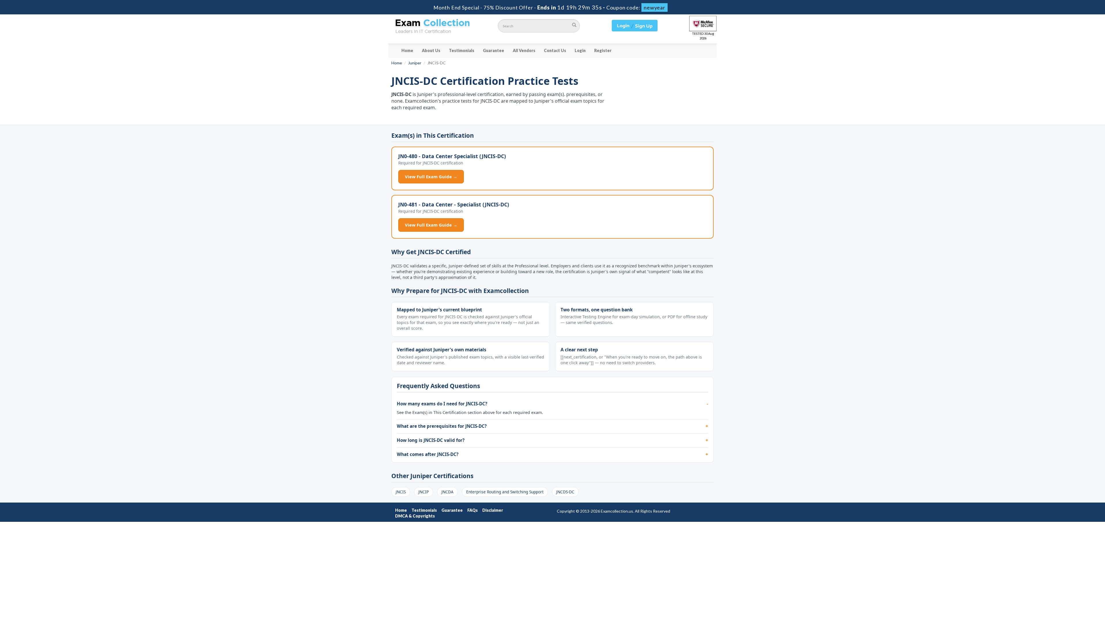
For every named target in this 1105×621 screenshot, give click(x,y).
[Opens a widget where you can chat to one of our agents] (1065, 588)
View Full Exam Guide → (431, 176)
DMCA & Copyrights (415, 515)
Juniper (414, 62)
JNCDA (447, 491)
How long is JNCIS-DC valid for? (430, 440)
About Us (431, 50)
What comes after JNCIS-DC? (427, 454)
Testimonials (461, 50)
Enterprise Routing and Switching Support (505, 491)
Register (602, 50)
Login (580, 50)
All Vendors (524, 50)
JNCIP (423, 491)
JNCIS (401, 491)
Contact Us (555, 50)
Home (407, 50)
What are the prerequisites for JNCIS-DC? (442, 426)
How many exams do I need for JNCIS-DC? (442, 404)
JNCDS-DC (565, 491)
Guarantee (493, 50)
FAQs (472, 510)
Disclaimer (492, 510)
